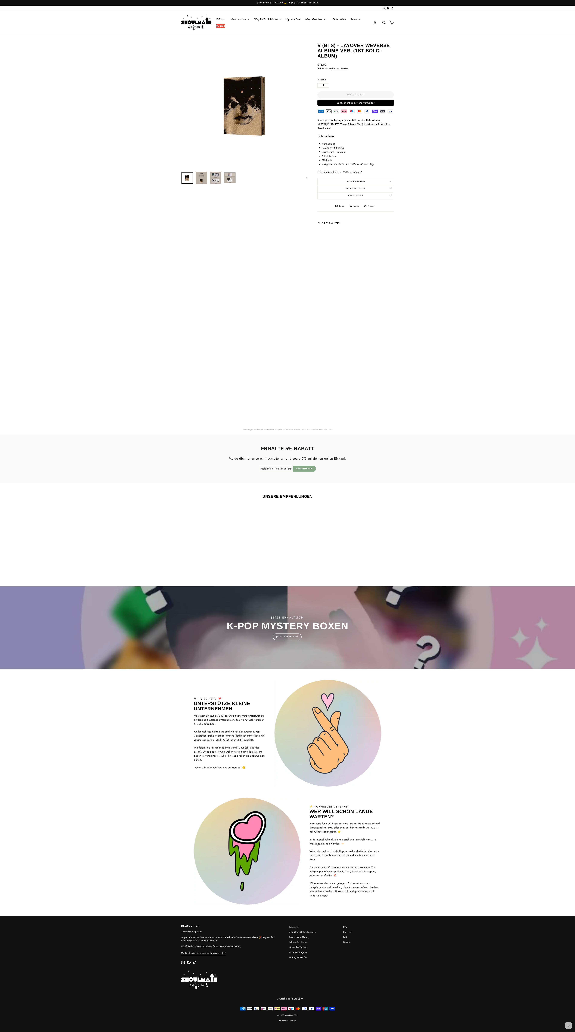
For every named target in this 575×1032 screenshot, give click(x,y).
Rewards (355, 19)
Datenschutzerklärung (299, 937)
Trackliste (355, 195)
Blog (345, 927)
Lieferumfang (356, 181)
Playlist (238, 735)
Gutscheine (339, 19)
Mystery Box (293, 19)
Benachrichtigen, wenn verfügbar (355, 103)
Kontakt (346, 942)
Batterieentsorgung (298, 952)
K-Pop (220, 19)
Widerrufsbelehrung (298, 942)
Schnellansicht (206, 553)
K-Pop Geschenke (315, 19)
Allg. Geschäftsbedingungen (302, 932)
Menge (322, 79)
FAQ (345, 937)
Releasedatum (356, 188)
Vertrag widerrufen (298, 957)
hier (330, 429)
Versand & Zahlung (298, 947)
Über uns (347, 932)
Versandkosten (341, 68)
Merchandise (239, 19)
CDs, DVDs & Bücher (266, 19)
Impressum (294, 927)
